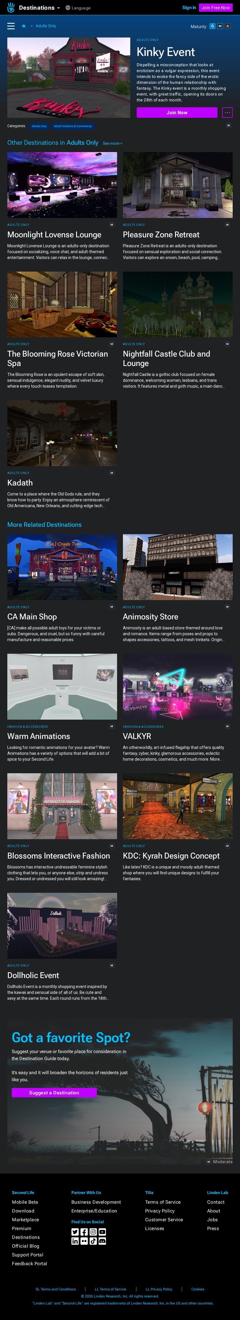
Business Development (96, 1202)
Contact (216, 1202)
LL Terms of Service (110, 1289)
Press (213, 1228)
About (213, 1211)
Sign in (189, 7)
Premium (22, 1228)
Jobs (212, 1219)
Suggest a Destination (54, 1093)
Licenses (154, 1228)
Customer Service (164, 1219)
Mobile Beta (25, 1202)
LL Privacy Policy (159, 1289)
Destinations (26, 1237)
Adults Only (46, 25)
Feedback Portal (29, 1263)
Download (23, 1211)
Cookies (197, 1289)
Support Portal (27, 1255)
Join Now (177, 112)
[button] (41, 7)
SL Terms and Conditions (56, 1289)
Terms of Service (163, 1202)
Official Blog (26, 1246)
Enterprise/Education (94, 1211)
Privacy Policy (160, 1211)
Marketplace (25, 1219)
